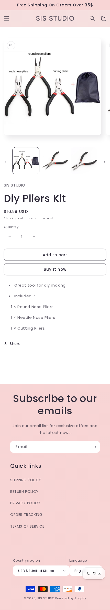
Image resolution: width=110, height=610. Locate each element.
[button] (6, 18)
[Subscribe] (94, 447)
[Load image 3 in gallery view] (84, 160)
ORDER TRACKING (26, 514)
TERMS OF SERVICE (27, 526)
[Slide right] (104, 162)
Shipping (11, 218)
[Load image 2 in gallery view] (55, 160)
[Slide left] (5, 162)
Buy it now (55, 269)
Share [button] (15, 343)
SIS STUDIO (45, 598)
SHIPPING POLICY (25, 480)
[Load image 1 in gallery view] (26, 160)
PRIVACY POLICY (25, 503)
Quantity (11, 226)
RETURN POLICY (24, 491)
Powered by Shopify (70, 598)
